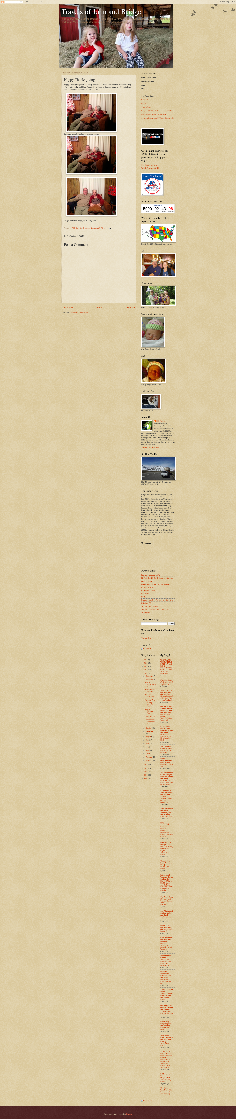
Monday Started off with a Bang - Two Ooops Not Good (166, 698)
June (148, 743)
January (149, 760)
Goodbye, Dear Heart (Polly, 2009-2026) (166, 764)
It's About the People (164, 868)
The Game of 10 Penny (149, 606)
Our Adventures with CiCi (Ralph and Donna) (166, 1007)
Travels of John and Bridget (102, 11)
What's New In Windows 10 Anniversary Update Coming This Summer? (165, 1063)
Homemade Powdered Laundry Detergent (155, 584)
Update (162, 1082)
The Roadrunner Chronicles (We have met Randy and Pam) (166, 776)
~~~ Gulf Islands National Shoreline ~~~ (166, 1013)
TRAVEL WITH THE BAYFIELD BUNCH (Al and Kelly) (166, 663)
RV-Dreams (145, 594)
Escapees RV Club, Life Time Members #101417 (156, 111)
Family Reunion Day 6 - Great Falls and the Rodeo (166, 782)
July (147, 740)
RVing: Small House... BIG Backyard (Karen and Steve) (166, 729)
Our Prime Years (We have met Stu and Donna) (166, 899)
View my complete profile (150, 447)
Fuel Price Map (146, 581)
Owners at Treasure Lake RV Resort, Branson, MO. (157, 118)
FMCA (143, 103)
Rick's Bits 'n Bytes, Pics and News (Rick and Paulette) (166, 1055)
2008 (146, 778)
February (149, 757)
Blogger (129, 1114)
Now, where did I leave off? (165, 751)
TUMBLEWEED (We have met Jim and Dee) (166, 692)
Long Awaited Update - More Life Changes (166, 834)
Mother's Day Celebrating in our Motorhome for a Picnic (166, 737)
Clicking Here (146, 638)
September (150, 731)
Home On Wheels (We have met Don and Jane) (165, 974)
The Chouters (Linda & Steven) (166, 747)
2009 (146, 775)
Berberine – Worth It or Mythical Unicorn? (166, 889)
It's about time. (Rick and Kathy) (166, 681)
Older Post (131, 307)
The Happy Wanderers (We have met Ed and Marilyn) (166, 1091)
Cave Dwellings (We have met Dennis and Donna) (166, 940)
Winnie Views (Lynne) (165, 956)
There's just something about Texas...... (166, 947)
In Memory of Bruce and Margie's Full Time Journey (165, 1077)
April (147, 750)
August (148, 737)
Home (99, 307)
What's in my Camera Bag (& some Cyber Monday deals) (165, 962)
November (150, 679)
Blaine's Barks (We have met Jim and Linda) (166, 927)
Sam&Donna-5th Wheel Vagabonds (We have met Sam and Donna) (166, 993)
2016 (146, 663)
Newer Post (67, 307)
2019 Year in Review (164, 853)
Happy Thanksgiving (150, 684)
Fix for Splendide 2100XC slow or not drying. (157, 578)
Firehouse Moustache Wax (150, 575)
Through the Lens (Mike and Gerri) (166, 863)
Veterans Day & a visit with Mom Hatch (150, 703)
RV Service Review (148, 591)
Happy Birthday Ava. (149, 711)
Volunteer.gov (146, 612)
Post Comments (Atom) (79, 312)
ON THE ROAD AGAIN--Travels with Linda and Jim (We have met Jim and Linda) (166, 711)
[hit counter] (146, 649)
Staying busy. (150, 716)
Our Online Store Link (149, 165)
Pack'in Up (164, 931)
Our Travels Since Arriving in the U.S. (166, 918)
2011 (146, 768)
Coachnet (144, 100)
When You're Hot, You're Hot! (166, 719)
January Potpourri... (164, 904)
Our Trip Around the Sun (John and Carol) (166, 913)
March (148, 754)
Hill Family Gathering (149, 696)
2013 (146, 673)
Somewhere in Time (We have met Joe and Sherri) (166, 794)
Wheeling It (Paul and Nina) (166, 759)
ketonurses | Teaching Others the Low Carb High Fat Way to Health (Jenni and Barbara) (166, 880)
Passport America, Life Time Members (153, 114)
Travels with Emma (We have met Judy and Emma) (166, 1039)
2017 (146, 660)
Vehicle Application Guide (150, 168)
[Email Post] (110, 228)
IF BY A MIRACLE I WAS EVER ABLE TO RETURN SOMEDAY (166, 671)
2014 (146, 670)
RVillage (144, 597)
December (150, 676)
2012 (146, 765)
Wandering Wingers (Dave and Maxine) (165, 1024)
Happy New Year (166, 816)
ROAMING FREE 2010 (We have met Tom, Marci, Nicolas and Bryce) (166, 847)
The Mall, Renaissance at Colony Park (155, 609)
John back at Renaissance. (150, 722)
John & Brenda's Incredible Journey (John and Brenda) (166, 812)
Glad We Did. (164, 684)
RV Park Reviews (147, 587)
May (147, 747)
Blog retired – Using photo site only (165, 981)
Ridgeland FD (146, 603)
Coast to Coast (146, 107)
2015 (146, 666)
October (149, 728)
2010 (146, 772)
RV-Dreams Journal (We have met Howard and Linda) (165, 827)
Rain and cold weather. (150, 690)
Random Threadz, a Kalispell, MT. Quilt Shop (157, 600)
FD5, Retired (160, 421)
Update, (163, 999)
